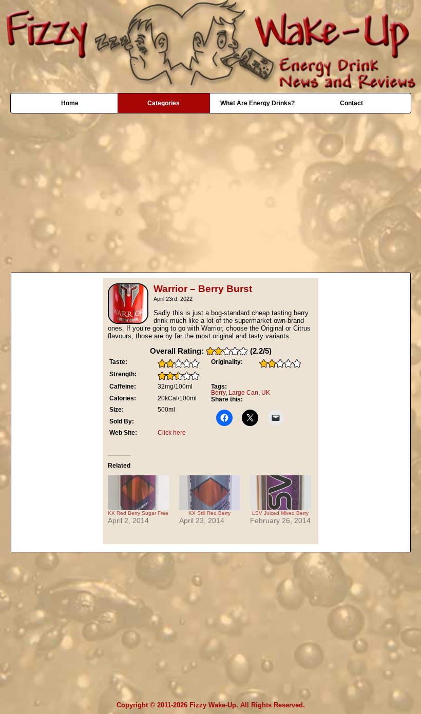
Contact (351, 103)
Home (70, 103)
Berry (218, 393)
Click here (172, 433)
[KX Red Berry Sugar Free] (138, 492)
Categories (163, 103)
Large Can (243, 393)
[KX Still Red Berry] (209, 492)
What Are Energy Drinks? (257, 103)
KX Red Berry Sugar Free (138, 513)
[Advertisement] (210, 188)
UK (265, 393)
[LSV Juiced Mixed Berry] (280, 492)
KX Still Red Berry (209, 513)
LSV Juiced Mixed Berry (280, 513)
